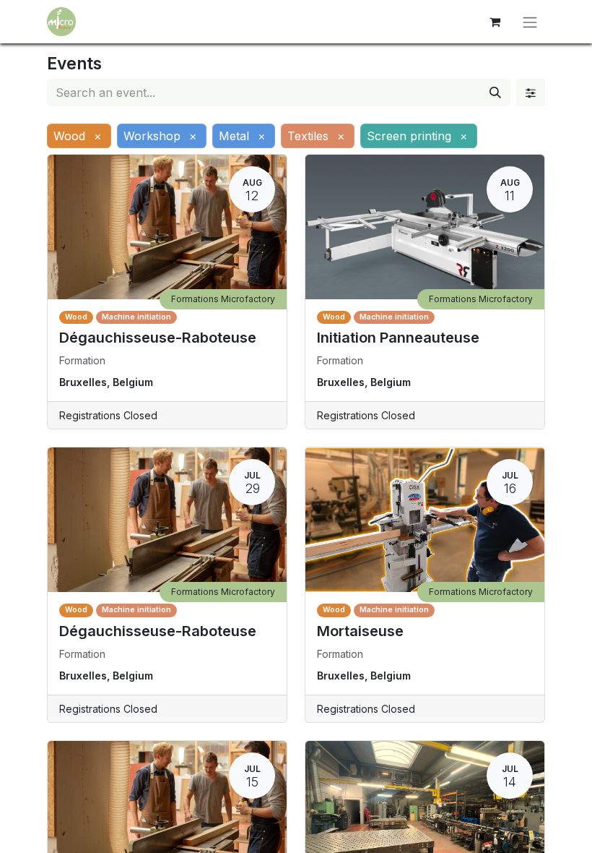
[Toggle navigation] (530, 22)
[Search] (495, 92)
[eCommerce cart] (494, 21)
